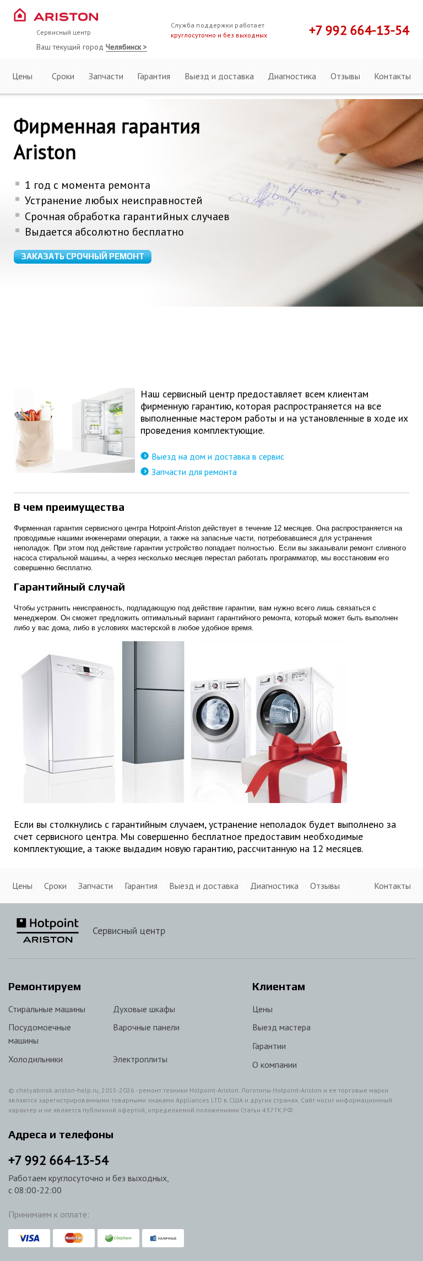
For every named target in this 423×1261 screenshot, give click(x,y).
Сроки (63, 75)
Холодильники (35, 1059)
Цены (22, 75)
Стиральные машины (46, 1008)
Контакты (392, 75)
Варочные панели (146, 1027)
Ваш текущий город (91, 47)
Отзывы (345, 75)
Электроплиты (140, 1059)
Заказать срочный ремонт (82, 256)
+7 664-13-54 (58, 1160)
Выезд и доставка (219, 75)
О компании (274, 1064)
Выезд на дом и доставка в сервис (217, 456)
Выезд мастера (281, 1027)
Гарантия (153, 75)
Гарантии (269, 1045)
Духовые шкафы (144, 1008)
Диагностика (292, 75)
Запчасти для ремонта (194, 471)
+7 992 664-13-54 (359, 30)
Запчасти (106, 75)
